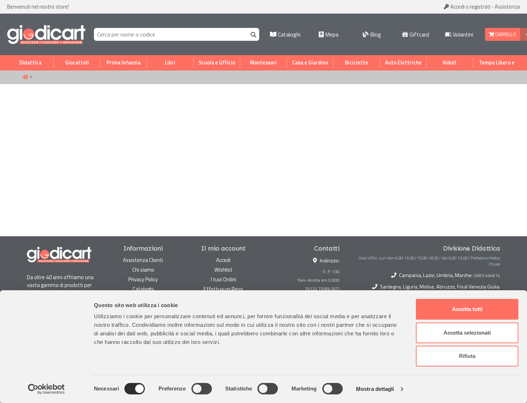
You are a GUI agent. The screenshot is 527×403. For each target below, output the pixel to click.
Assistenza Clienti (143, 260)
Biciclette (356, 63)
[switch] (201, 388)
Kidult (450, 63)
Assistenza (507, 7)
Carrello (505, 34)
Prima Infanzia (123, 63)
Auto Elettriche (403, 63)
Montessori (263, 63)
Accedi (469, 7)
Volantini (462, 34)
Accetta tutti (467, 309)
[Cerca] (252, 34)
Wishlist (223, 270)
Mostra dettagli (375, 389)
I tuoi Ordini (223, 279)
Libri (170, 63)
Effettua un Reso (223, 289)
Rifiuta (467, 356)
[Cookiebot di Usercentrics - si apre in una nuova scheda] (46, 389)
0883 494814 (487, 275)
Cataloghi (288, 34)
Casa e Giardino (310, 63)
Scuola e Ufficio (217, 63)
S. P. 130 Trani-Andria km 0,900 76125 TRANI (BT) (318, 280)
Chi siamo (143, 270)
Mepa (331, 34)
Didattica (30, 63)
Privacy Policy (143, 279)
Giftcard (418, 34)
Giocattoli (77, 63)
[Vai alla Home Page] (25, 77)
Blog (375, 34)
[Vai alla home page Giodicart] (46, 34)
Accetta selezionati (467, 333)
